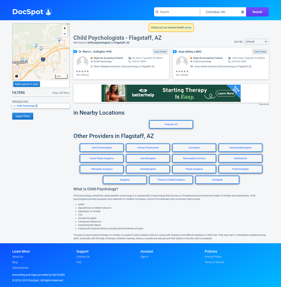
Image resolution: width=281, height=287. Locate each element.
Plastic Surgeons (194, 169)
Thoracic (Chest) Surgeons (171, 179)
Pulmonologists (240, 169)
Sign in (144, 256)
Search (257, 12)
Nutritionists (240, 158)
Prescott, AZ (171, 124)
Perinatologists (148, 169)
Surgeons (125, 179)
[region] (40, 52)
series (188, 27)
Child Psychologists (102, 147)
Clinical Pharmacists (148, 147)
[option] (43, 106)
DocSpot (27, 11)
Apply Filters (22, 116)
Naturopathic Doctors (194, 158)
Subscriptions (20, 267)
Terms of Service (214, 262)
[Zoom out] (64, 33)
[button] (256, 42)
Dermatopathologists (241, 147)
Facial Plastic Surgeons (102, 158)
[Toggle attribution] (16, 76)
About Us (17, 256)
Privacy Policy (213, 256)
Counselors (194, 147)
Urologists (217, 179)
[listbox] (41, 105)
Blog (15, 262)
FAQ (78, 262)
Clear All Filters (61, 92)
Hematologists (148, 158)
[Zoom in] (64, 28)
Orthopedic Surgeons (102, 169)
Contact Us (83, 256)
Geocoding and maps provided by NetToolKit (38, 274)
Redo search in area (26, 84)
